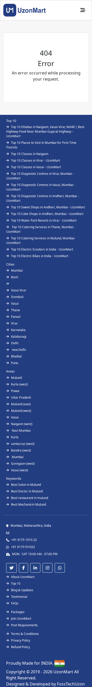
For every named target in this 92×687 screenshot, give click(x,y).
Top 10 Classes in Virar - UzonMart (35, 160)
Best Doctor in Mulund (27, 491)
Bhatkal (16, 356)
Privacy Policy (20, 640)
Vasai (15, 303)
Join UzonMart (21, 618)
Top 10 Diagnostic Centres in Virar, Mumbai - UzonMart (40, 175)
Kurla (14, 437)
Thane (15, 310)
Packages (18, 612)
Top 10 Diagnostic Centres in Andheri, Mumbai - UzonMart (42, 198)
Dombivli (17, 297)
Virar (14, 323)
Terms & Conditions (25, 634)
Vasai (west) (19, 470)
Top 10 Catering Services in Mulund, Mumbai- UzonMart (40, 240)
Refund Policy (20, 647)
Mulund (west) (21, 411)
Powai (15, 391)
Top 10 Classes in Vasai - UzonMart (36, 167)
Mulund (16, 378)
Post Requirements (24, 625)
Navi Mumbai (21, 430)
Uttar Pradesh (21, 397)
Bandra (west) (21, 450)
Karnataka (18, 330)
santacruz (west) (22, 444)
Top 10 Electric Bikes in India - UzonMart (39, 256)
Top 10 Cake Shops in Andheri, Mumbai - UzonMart (47, 214)
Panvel (15, 317)
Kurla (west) (19, 384)
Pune (14, 363)
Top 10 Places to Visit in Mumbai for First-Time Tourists (41, 144)
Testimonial (19, 597)
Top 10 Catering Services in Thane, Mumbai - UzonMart (40, 229)
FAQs (14, 603)
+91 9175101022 (23, 547)
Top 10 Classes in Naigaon (29, 154)
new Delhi (18, 350)
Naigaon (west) (21, 424)
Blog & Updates (22, 590)
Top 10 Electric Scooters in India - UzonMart (42, 249)
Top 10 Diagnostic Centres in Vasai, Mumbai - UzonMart (40, 187)
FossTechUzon (71, 684)
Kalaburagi (18, 336)
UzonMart (63, 672)
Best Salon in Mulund (26, 484)
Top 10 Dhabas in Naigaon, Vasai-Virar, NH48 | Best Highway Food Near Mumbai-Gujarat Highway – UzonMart (45, 131)
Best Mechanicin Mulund (28, 504)
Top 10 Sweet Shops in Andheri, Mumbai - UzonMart (48, 207)
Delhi (14, 343)
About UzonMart (22, 577)
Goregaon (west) (23, 463)
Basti (14, 277)
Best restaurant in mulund (29, 498)
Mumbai (17, 270)
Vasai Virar (18, 290)
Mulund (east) (21, 404)
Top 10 (15, 583)
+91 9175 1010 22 (24, 540)
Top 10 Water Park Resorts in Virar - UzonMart (43, 220)
